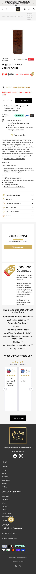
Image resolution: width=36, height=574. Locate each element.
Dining (4, 473)
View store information (11, 110)
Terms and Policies (18, 561)
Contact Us (5, 496)
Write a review (18, 247)
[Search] (6, 9)
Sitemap (4, 520)
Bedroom (5, 466)
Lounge (4, 470)
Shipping (4, 506)
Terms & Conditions (8, 516)
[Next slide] (34, 3)
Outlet (9, 16)
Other (15, 16)
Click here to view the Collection (14, 159)
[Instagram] (20, 566)
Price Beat (5, 499)
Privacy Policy (6, 513)
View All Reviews (18, 418)
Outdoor (4, 483)
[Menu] (2, 9)
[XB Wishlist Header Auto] (29, 9)
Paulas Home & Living (20, 558)
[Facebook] (16, 566)
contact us (13, 120)
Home (4, 16)
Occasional (5, 477)
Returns (4, 510)
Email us (19, 300)
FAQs (3, 503)
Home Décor (6, 480)
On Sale (4, 487)
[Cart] (33, 9)
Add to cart (25, 100)
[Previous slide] (2, 3)
